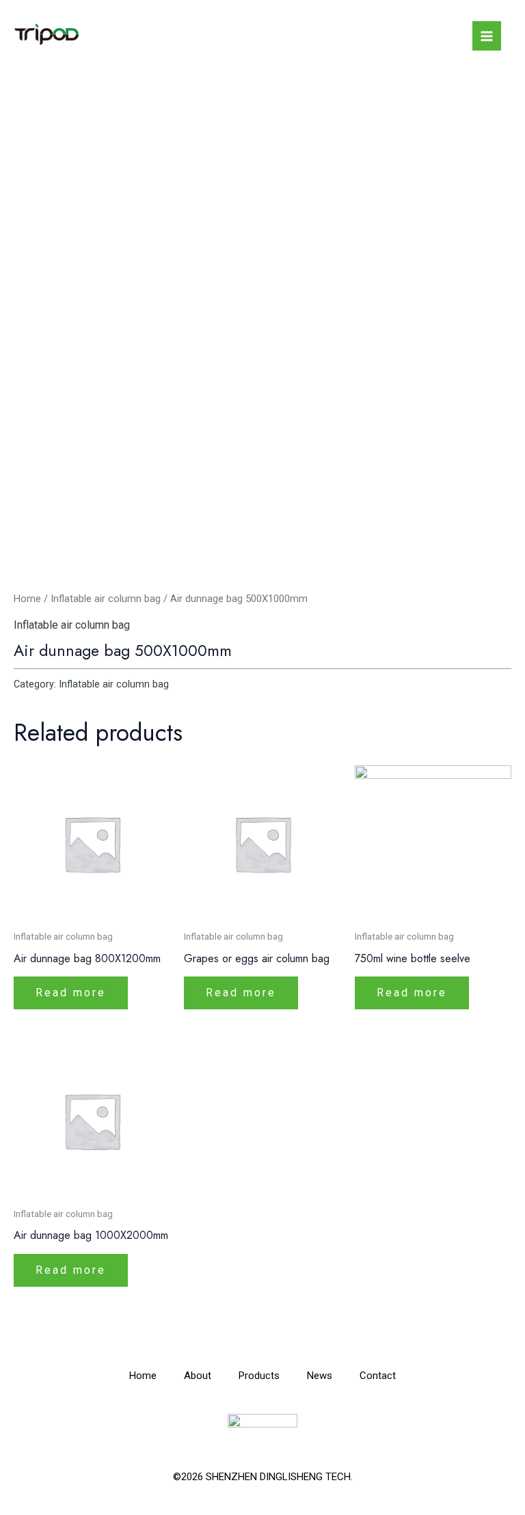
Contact (378, 1375)
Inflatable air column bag (106, 598)
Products (259, 1375)
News (319, 1375)
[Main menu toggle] (486, 35)
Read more (71, 992)
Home (27, 598)
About (197, 1375)
